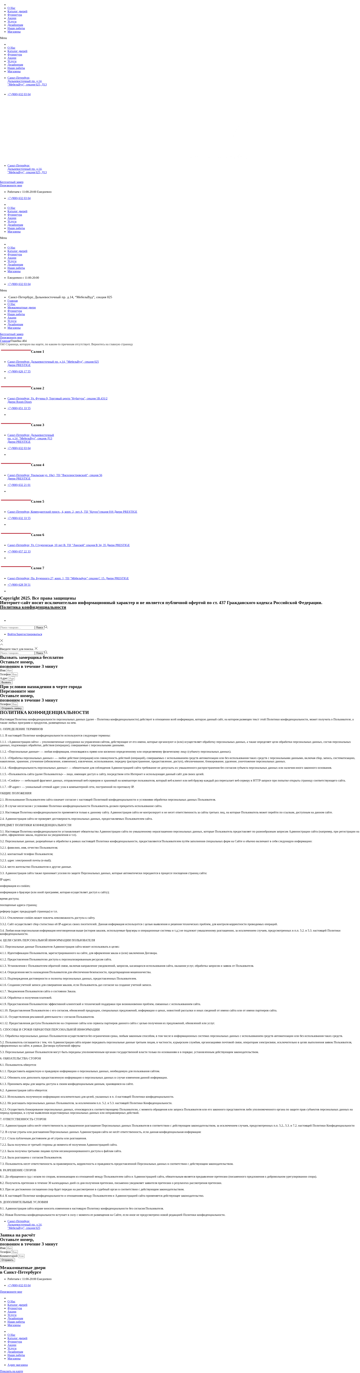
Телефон (6, 674)
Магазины (14, 31)
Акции (12, 18)
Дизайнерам (15, 24)
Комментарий (9, 1255)
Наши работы (16, 28)
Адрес (4, 678)
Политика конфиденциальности (33, 607)
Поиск (39, 627)
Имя (3, 670)
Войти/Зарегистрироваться (25, 634)
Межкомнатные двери (22, 307)
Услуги (12, 21)
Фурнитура (15, 14)
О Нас (11, 8)
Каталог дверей (17, 11)
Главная (13, 300)
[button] (180, 38)
